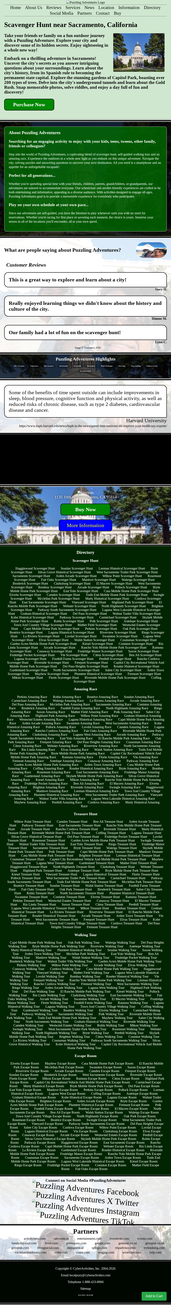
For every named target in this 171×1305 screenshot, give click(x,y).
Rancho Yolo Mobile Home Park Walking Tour (100, 980)
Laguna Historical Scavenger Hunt (71, 632)
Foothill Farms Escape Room (53, 1108)
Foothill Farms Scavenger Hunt (72, 659)
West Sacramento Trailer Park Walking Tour (77, 1029)
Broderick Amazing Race (38, 708)
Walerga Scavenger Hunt (138, 579)
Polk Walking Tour (111, 1014)
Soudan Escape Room (23, 1075)
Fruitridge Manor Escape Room (81, 1154)
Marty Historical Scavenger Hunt (107, 598)
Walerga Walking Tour (120, 942)
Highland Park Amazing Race (55, 715)
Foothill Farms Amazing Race (80, 708)
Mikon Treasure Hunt (94, 908)
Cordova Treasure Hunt (126, 923)
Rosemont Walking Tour (128, 1029)
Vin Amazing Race (145, 757)
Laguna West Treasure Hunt (54, 863)
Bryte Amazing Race (132, 768)
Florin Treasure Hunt (146, 874)
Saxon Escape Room (141, 1067)
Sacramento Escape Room (81, 1157)
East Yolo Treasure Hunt (86, 844)
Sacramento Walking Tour (75, 1014)
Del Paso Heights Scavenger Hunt (85, 666)
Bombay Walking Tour (85, 976)
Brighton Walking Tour (74, 1036)
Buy (117, 13)
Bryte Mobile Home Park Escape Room (96, 1086)
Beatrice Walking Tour (78, 1010)
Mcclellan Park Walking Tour (85, 954)
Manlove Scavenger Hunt (99, 579)
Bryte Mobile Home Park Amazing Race (78, 753)
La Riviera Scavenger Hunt (41, 636)
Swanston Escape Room (105, 1067)
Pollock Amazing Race (61, 727)
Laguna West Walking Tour (106, 987)
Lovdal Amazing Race (96, 727)
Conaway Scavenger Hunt (54, 651)
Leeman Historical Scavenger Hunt (122, 568)
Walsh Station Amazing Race (113, 749)
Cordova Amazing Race (103, 802)
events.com (144, 1238)
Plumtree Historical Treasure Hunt (131, 893)
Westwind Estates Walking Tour (70, 1025)
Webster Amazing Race (62, 746)
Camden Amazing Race (132, 727)
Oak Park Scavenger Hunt (140, 628)
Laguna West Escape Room (67, 1093)
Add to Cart (154, 1296)
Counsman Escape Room (41, 1157)
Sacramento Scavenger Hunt (31, 576)
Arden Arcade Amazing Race (41, 723)
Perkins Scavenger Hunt (101, 628)
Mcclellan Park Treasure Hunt (141, 882)
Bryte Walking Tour (96, 1033)
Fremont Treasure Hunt (102, 927)
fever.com (51, 1243)
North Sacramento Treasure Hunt (82, 893)
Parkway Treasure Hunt (37, 825)
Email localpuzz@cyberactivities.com (85, 1275)
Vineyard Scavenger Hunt (89, 602)
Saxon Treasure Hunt (76, 904)
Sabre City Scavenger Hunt (123, 670)
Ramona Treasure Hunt (141, 897)
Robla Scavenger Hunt (69, 621)
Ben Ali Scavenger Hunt (145, 655)
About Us (33, 7)
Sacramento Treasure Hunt (50, 848)
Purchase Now (29, 104)
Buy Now (85, 509)
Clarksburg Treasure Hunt (118, 867)
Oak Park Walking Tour (83, 942)
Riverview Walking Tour (107, 946)
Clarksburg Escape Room (120, 1131)
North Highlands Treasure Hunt (74, 867)
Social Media (61, 13)
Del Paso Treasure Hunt (83, 836)
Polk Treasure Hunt (61, 851)
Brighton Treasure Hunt (94, 855)
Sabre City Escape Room (40, 1127)
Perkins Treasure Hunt (27, 900)
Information (129, 7)
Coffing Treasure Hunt (111, 833)
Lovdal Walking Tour (50, 976)
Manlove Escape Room (62, 1090)
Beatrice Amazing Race (102, 697)
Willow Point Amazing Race (99, 715)
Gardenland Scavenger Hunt (28, 670)
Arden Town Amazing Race (102, 764)
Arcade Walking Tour (108, 965)
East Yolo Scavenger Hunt (80, 591)
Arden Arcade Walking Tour (63, 987)
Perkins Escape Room (98, 1090)
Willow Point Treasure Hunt (32, 821)
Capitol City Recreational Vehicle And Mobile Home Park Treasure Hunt (98, 859)
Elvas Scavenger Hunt (53, 640)
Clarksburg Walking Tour (87, 995)
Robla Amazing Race (67, 697)
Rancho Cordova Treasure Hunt (77, 829)
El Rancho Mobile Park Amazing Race (124, 738)
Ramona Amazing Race (77, 757)
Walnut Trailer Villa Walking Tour (70, 961)
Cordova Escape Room (78, 1127)
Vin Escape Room (85, 1131)
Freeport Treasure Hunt (99, 919)
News (89, 7)
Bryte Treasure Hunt (87, 848)
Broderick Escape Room (60, 1075)
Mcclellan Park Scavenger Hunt (58, 598)
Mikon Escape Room (56, 1078)
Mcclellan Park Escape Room (64, 1067)
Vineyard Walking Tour (52, 972)
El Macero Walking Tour (128, 999)
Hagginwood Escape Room (79, 1142)
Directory (152, 7)
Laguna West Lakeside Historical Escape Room (92, 1161)
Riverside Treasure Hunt (120, 829)
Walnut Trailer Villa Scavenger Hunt (137, 613)
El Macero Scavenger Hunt (114, 583)
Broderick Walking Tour (26, 961)
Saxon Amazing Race (50, 712)
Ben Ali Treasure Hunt (108, 821)
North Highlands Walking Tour (56, 1033)
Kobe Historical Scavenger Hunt (32, 617)
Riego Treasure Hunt (122, 844)
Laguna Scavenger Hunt (30, 659)
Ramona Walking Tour (133, 1003)
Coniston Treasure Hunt (69, 897)
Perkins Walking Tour (31, 965)
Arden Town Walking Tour (42, 954)
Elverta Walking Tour (113, 1010)
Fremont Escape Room (134, 1105)
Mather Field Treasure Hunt (138, 863)
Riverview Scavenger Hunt (118, 632)
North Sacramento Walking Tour (47, 1021)
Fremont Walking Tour (96, 984)
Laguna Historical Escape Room (46, 1131)
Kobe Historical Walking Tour (76, 1044)
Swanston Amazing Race (83, 723)
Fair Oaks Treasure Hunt (37, 889)
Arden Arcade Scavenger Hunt (76, 576)
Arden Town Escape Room (123, 1157)
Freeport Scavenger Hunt (91, 662)
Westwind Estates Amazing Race (41, 719)
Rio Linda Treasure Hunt (39, 904)
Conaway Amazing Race (104, 761)
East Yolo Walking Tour (126, 954)
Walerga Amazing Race (68, 700)
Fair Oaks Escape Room (91, 1169)
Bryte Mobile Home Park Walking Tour (58, 946)
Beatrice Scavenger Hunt (26, 632)
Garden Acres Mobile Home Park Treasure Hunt (103, 840)
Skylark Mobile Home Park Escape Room (108, 1139)
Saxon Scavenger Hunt (143, 651)
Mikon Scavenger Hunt (27, 677)
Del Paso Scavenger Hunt (90, 613)
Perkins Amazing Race (32, 697)
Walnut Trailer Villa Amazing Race (62, 798)
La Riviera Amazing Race (107, 700)
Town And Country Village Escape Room (43, 1116)
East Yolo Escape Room (25, 1090)
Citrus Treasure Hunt (109, 904)
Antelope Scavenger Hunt (141, 621)
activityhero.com (35, 1238)
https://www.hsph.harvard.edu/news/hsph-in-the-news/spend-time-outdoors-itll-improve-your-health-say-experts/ (93, 426)
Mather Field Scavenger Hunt (97, 625)
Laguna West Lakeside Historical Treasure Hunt (43, 908)
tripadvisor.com (125, 1248)
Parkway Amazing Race (142, 761)
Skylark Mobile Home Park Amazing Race (94, 776)
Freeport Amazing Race (55, 742)
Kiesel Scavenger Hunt (97, 643)
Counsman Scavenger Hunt (138, 640)
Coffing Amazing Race (48, 768)
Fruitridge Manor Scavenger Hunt (100, 651)
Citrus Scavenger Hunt (108, 655)
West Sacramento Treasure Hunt (56, 919)
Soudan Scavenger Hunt (77, 568)
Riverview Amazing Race (101, 746)
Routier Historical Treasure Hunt (53, 915)
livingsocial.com (48, 1248)
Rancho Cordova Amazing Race (56, 731)
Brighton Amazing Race (49, 787)
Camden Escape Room (104, 1071)
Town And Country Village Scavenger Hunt (43, 625)
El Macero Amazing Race (127, 783)
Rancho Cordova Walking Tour (54, 984)
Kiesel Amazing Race (50, 779)
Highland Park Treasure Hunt (42, 870)
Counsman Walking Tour (68, 1040)
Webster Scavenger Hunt (79, 606)
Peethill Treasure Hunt (143, 904)
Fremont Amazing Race (28, 761)
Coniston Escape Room (110, 1165)
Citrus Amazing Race (27, 746)
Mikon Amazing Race (84, 779)
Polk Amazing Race (127, 712)
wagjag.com (106, 1252)
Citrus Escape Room (125, 1078)
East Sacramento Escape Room (124, 1142)
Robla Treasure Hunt (40, 893)
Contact (103, 13)
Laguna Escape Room (122, 1097)
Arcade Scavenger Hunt (93, 587)
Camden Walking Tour (28, 1025)
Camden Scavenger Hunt (63, 595)
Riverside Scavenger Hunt (51, 662)
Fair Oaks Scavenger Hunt (58, 579)
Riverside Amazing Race (87, 787)
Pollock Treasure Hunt (25, 878)
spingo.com (99, 1248)
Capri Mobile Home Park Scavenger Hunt (51, 628)
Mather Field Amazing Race (89, 712)
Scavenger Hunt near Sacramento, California (70, 24)
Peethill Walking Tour (129, 1033)
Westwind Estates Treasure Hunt (69, 900)
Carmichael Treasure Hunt (128, 878)
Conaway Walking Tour (28, 969)
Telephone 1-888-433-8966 (86, 1282)
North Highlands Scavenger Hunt (124, 606)
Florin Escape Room (22, 1078)
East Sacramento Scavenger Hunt (44, 602)
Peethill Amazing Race (67, 802)
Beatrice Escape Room (66, 1120)
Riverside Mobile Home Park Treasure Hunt (61, 833)
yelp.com (155, 1252)
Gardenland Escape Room (78, 1150)
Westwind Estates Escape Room (116, 1135)
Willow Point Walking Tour (70, 965)
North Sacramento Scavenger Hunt (76, 670)
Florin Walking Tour (54, 1003)
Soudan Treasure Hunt (64, 885)
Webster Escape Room (118, 1146)
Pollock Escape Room (133, 1090)
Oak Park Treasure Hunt (76, 889)
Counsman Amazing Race (143, 742)
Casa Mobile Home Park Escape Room (107, 1063)
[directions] (86, 493)
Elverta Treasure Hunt (105, 897)
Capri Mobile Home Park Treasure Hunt (106, 851)
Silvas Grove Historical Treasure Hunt (36, 836)
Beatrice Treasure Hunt (29, 885)
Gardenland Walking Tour (40, 1010)
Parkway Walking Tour (37, 1014)
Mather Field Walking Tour (91, 972)
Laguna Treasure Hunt (146, 833)
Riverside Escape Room (146, 1075)
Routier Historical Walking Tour (127, 976)
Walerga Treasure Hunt (121, 848)
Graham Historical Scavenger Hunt (44, 613)
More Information (85, 525)
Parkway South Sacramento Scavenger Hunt (67, 610)
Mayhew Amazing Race (30, 802)
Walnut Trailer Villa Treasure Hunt (42, 844)
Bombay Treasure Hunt (130, 908)
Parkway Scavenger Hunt (76, 617)
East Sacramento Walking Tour (130, 995)
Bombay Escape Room (93, 1108)
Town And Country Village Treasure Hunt (77, 923)
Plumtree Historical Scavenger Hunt (98, 674)
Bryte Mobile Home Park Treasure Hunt (131, 870)
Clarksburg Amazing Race (50, 734)
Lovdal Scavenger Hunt (81, 636)
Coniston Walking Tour (143, 1036)
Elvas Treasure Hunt (133, 919)
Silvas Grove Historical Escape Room (50, 1139)
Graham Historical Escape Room (34, 1097)
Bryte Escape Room (133, 1101)
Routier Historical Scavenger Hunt (136, 666)
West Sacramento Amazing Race (127, 723)
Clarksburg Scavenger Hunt (72, 583)
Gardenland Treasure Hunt (96, 863)
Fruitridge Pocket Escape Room (68, 1165)
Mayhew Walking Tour (117, 1018)
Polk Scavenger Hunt (104, 621)
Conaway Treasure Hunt (113, 900)
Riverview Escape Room (32, 1071)
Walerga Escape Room (144, 1112)
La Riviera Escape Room (38, 1150)
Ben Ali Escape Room (65, 1112)
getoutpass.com (76, 1243)
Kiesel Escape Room (143, 1161)
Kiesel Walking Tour (130, 991)
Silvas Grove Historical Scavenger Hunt (64, 572)
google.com (102, 1243)
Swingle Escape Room (102, 1120)
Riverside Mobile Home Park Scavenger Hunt (115, 677)
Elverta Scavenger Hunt (25, 595)
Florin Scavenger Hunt (64, 677)
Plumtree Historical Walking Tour (79, 950)
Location (106, 7)
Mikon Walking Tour (144, 1025)
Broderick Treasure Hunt (114, 889)
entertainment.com (89, 1238)
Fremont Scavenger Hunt (144, 674)
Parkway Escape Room (39, 1142)
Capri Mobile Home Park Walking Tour (36, 942)
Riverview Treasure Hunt (106, 912)
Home (15, 7)
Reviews (53, 7)
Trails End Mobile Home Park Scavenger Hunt (116, 595)
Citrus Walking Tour (109, 1036)
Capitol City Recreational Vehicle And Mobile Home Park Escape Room (82, 1082)
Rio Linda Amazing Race (38, 749)
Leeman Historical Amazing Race (96, 791)
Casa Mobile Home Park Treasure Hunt (47, 855)
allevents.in (61, 1238)
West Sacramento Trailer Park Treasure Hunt (75, 878)
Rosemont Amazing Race (53, 772)
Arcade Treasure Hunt (35, 829)
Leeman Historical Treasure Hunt (138, 855)
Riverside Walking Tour (139, 1021)
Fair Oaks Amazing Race (100, 731)
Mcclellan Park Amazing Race (70, 704)
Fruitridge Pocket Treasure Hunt (126, 836)
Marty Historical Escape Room (43, 1086)
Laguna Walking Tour (59, 1006)
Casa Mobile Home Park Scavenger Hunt (131, 591)
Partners (84, 13)
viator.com (83, 1252)
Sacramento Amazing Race (113, 704)
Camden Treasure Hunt (72, 821)
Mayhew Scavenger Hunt (52, 674)
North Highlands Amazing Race (127, 708)
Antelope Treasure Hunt (83, 870)
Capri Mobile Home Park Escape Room (71, 1146)
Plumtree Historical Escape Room (91, 1105)
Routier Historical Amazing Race (91, 768)
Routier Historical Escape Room (123, 1150)
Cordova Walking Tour (65, 969)
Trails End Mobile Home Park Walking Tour (67, 1018)
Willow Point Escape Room (117, 1127)
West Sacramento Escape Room (103, 1075)
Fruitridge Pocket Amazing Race (46, 783)
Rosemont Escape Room (28, 1120)
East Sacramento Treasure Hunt (80, 825)
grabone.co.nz (127, 1243)
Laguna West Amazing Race (92, 734)
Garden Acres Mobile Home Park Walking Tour (129, 961)
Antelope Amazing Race (66, 761)
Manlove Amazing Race (52, 791)
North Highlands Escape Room (97, 1116)
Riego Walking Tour (25, 987)
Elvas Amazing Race (74, 749)
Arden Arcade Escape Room (95, 1101)
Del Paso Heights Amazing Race (98, 742)
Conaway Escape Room (38, 1135)
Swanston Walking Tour (90, 999)
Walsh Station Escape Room (104, 1112)
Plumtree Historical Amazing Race (56, 795)
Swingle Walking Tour (28, 1029)
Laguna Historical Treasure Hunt (104, 874)
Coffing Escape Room (106, 1093)
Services (72, 7)
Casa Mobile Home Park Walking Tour (112, 969)
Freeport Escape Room (140, 1071)
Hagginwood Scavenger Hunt (35, 568)
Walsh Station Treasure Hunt (104, 885)
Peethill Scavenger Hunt (115, 659)
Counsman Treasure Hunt (27, 859)
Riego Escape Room (27, 1165)
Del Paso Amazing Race (28, 704)
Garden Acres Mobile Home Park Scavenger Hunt (43, 643)
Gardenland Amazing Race (42, 776)
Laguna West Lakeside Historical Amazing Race (123, 798)
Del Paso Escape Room (143, 1086)
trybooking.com (154, 1248)
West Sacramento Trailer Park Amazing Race (115, 795)
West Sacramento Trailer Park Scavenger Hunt (127, 572)
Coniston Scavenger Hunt (136, 643)
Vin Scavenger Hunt (73, 655)
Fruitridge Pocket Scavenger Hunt (32, 655)
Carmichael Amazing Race (29, 700)
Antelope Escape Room (142, 1093)
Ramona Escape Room (91, 1078)
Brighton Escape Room (55, 1101)
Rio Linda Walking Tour (49, 995)
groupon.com (20, 1248)
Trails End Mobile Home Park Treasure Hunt (86, 882)
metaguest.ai (75, 1248)
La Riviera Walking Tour (29, 1040)
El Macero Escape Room (131, 1108)
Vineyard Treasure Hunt (61, 874)
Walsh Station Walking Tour (90, 957)
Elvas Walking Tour (141, 965)
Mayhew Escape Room (60, 1063)
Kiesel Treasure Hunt (26, 874)
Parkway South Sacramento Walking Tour (119, 1040)
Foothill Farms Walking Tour (93, 1003)
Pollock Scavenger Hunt (131, 587)
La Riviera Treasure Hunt (66, 912)
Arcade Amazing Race (145, 700)
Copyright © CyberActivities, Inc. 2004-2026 (85, 1268)
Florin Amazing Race (113, 757)
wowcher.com (131, 1252)
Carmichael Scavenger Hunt (117, 617)
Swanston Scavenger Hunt (119, 636)
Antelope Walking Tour (144, 946)
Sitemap (85, 1288)
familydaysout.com (23, 1243)
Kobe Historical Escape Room (82, 1097)
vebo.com (61, 1252)
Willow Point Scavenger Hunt (122, 576)
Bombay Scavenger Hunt (55, 587)
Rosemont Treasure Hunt (48, 840)
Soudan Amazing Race (139, 697)
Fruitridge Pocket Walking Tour (136, 957)
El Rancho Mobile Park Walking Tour (85, 991)
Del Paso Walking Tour (39, 991)
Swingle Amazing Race (124, 787)
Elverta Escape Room (24, 1063)
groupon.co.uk (155, 1243)
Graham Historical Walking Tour (96, 1021)
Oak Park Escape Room (140, 1116)
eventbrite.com (119, 1238)
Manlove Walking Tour (51, 957)
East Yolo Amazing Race (76, 738)
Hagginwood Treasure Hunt (28, 867)
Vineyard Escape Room (47, 1123)
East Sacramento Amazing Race (97, 772)
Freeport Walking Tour (49, 980)
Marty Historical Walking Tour (31, 950)
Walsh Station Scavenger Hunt (94, 640)
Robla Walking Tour (110, 1025)
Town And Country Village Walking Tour (107, 1006)
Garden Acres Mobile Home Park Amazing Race (46, 764)
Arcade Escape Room (68, 1071)
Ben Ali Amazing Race (88, 783)
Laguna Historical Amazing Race (90, 719)
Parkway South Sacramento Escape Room (96, 1123)
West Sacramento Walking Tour (138, 984)
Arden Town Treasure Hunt (134, 915)
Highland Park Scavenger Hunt (132, 602)
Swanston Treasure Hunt (31, 897)
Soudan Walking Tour (121, 950)
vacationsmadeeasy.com (30, 1252)
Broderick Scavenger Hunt (30, 583)
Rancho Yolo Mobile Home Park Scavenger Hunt (113, 647)
